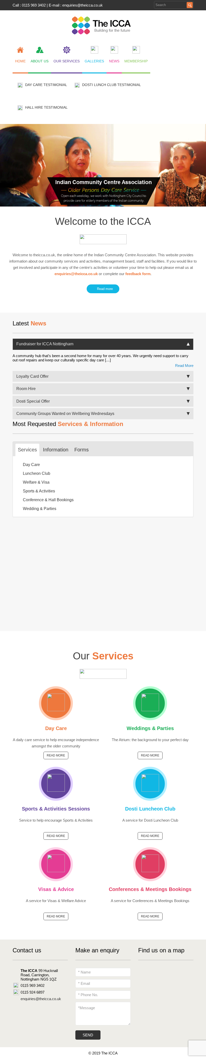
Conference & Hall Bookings (48, 500)
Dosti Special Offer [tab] (33, 401)
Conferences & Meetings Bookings (150, 889)
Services (27, 449)
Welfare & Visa (36, 482)
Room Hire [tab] (26, 389)
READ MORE (56, 755)
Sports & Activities (39, 491)
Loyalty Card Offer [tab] (32, 376)
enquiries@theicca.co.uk (82, 5)
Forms (81, 449)
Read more (104, 289)
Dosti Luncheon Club (150, 809)
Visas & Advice (56, 889)
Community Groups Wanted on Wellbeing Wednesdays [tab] (65, 413)
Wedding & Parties (39, 508)
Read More (184, 365)
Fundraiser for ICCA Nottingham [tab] (44, 344)
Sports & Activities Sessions (56, 809)
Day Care (31, 464)
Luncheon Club (36, 473)
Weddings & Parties (150, 728)
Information (55, 449)
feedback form (137, 274)
